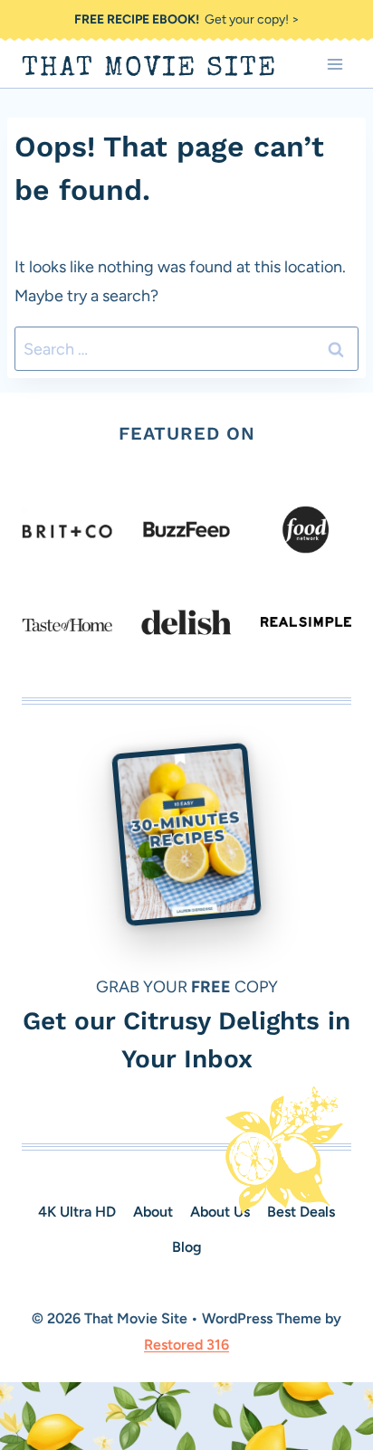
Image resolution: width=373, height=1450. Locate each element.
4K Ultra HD (77, 1211)
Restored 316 (186, 1344)
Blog (187, 1247)
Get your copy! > (187, 19)
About (153, 1211)
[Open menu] (334, 64)
